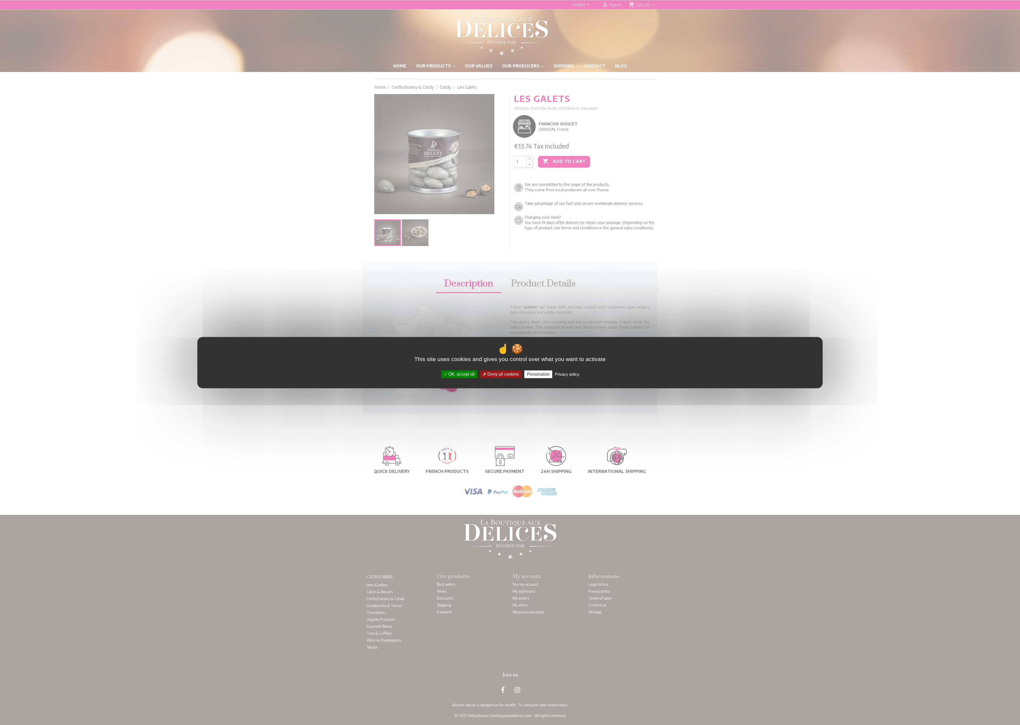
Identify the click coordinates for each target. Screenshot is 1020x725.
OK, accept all (461, 374)
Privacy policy (567, 374)
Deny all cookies (502, 374)
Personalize (538, 374)
